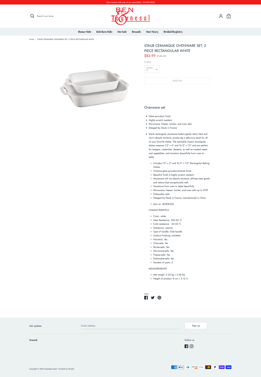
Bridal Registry (173, 31)
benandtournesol (50, 369)
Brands (136, 31)
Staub (149, 62)
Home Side (84, 31)
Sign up (196, 325)
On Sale (122, 31)
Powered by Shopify (66, 369)
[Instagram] (191, 346)
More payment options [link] (177, 96)
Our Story (152, 31)
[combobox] (151, 69)
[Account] (221, 15)
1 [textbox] (146, 70)
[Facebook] (186, 346)
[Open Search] (32, 16)
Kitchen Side (104, 31)
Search (33, 340)
